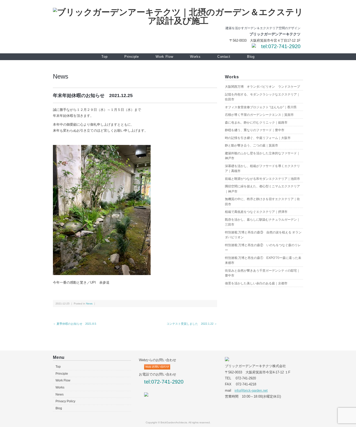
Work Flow (164, 57)
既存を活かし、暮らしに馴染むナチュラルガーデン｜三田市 (262, 222)
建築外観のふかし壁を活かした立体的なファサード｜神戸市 (262, 155)
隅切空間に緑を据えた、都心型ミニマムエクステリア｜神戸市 (262, 188)
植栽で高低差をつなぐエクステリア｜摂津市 (256, 212)
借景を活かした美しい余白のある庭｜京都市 (256, 283)
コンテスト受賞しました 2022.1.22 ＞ (192, 323)
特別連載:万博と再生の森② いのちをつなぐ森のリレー (263, 247)
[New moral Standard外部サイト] (146, 395)
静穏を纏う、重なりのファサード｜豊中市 (254, 130)
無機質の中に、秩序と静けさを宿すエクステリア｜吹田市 (262, 201)
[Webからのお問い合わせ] (254, 46)
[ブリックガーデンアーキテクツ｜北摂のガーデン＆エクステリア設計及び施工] (178, 12)
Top (104, 57)
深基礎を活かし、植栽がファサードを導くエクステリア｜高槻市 (262, 168)
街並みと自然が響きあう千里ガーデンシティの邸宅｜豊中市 (262, 273)
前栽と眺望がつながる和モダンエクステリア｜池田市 (262, 179)
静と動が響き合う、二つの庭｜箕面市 (251, 145)
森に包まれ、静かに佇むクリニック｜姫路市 (256, 122)
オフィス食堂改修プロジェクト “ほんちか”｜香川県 (261, 107)
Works (195, 57)
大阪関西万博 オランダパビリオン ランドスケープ (262, 86)
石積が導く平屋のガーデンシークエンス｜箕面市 (259, 115)
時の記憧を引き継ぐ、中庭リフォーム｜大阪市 (258, 138)
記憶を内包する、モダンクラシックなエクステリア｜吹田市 (262, 97)
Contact (223, 57)
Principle (131, 57)
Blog (251, 57)
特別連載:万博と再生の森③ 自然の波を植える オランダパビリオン (263, 235)
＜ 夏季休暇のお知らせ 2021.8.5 (74, 323)
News (60, 76)
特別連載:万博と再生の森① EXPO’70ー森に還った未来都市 (263, 260)
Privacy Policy (65, 401)
